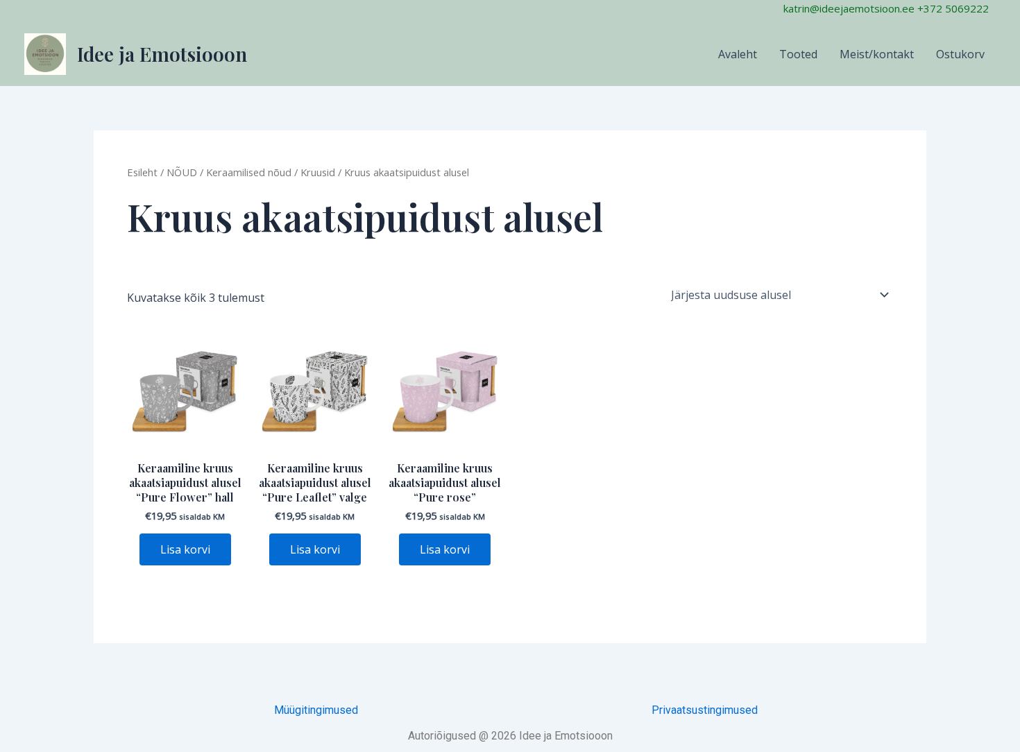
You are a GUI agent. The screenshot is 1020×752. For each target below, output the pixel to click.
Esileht (142, 172)
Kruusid (317, 172)
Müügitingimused (316, 710)
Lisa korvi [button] (185, 549)
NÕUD (182, 172)
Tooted (798, 54)
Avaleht (737, 54)
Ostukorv (960, 54)
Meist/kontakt (877, 54)
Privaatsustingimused (705, 710)
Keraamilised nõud (248, 172)
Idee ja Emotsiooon (162, 54)
